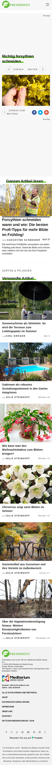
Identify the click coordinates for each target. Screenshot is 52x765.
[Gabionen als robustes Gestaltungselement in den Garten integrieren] (26, 361)
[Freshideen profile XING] (45, 732)
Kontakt (7, 716)
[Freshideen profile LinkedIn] (40, 732)
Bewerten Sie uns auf (20, 738)
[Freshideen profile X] (34, 732)
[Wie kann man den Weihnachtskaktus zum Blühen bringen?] (26, 423)
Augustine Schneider (23, 240)
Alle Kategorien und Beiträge (19, 692)
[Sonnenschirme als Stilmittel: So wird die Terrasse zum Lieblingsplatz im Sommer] (26, 300)
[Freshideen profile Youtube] (28, 732)
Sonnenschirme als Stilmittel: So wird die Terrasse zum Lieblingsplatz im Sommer (24, 327)
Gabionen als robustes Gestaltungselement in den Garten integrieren (25, 388)
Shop (5, 697)
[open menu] (47, 4)
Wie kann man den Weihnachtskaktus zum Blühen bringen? (22, 449)
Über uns (7, 711)
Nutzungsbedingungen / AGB (18, 721)
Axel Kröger (16, 336)
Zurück (18, 69)
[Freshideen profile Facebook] (7, 732)
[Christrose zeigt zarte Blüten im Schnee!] (26, 484)
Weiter (33, 69)
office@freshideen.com (19, 685)
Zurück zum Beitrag (16, 112)
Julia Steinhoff (18, 397)
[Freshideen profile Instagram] (12, 732)
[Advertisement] (26, 34)
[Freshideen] (16, 4)
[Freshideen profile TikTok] (17, 732)
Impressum (8, 707)
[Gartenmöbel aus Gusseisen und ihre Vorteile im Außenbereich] (26, 541)
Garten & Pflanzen (17, 271)
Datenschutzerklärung (16, 702)
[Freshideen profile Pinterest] (22, 732)
